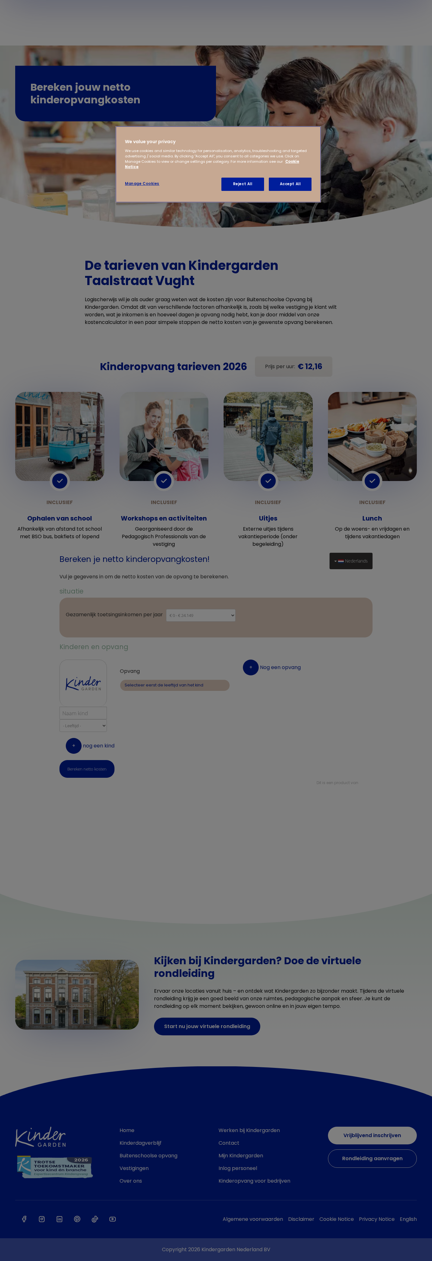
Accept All (290, 183)
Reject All (242, 183)
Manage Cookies (142, 183)
